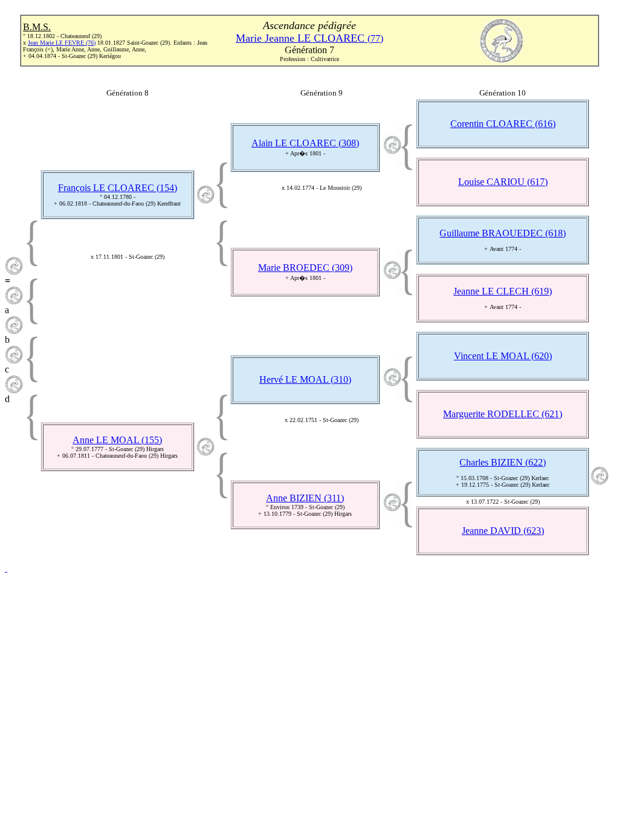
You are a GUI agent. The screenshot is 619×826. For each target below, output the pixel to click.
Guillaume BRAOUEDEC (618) (502, 233)
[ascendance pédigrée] (14, 272)
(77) (309, 38)
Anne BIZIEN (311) (305, 498)
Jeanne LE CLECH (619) (502, 291)
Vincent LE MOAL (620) (503, 356)
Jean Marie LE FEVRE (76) (62, 42)
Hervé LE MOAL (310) (305, 379)
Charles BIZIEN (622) (502, 462)
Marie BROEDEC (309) (305, 267)
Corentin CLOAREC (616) (503, 124)
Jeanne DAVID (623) (503, 530)
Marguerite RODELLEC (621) (502, 414)
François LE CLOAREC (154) (117, 188)
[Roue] (6, 568)
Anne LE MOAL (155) (117, 440)
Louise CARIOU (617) (503, 182)
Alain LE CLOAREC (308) (305, 143)
